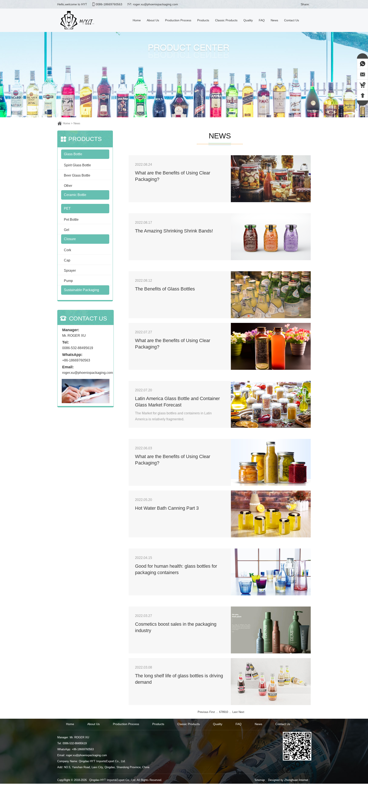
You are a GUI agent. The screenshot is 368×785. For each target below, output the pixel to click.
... (217, 712)
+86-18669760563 (76, 360)
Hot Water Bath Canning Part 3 (167, 508)
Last (235, 712)
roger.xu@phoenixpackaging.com (155, 4)
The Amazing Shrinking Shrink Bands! (174, 231)
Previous (203, 712)
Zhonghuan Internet (296, 780)
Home (66, 123)
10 (226, 712)
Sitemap (259, 780)
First (212, 712)
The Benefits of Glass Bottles (165, 289)
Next (241, 712)
